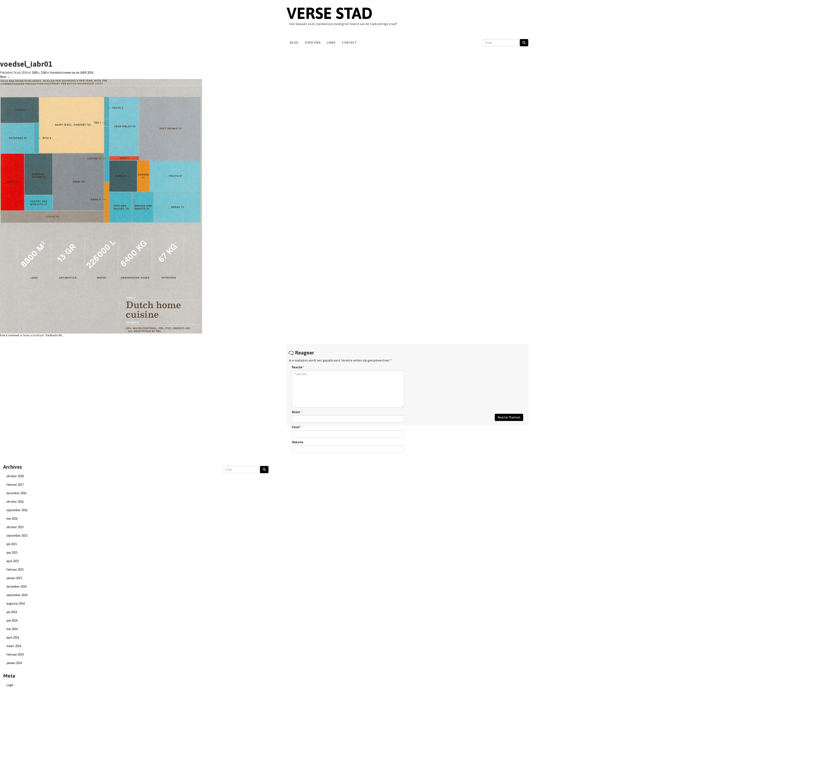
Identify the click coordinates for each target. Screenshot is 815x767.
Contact (349, 42)
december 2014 (16, 586)
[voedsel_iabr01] (101, 206)
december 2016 (16, 493)
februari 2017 (15, 484)
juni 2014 (11, 620)
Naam (296, 412)
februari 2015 (15, 569)
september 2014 (16, 595)
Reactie (298, 367)
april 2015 (12, 561)
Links (331, 42)
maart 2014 (13, 646)
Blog (294, 42)
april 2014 (12, 637)
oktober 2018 (15, 476)
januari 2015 (14, 578)
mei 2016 (12, 518)
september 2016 (16, 510)
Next (5, 77)
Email (295, 427)
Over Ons (313, 42)
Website (297, 442)
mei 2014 (12, 629)
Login (9, 685)
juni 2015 (11, 552)
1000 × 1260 (39, 72)
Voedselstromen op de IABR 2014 (71, 72)
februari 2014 (15, 654)
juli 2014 (11, 612)
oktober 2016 (15, 501)
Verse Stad (329, 13)
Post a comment (9, 335)
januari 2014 (14, 663)
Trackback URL (53, 335)
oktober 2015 (15, 527)
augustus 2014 (15, 603)
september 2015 (16, 535)
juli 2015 (11, 544)
